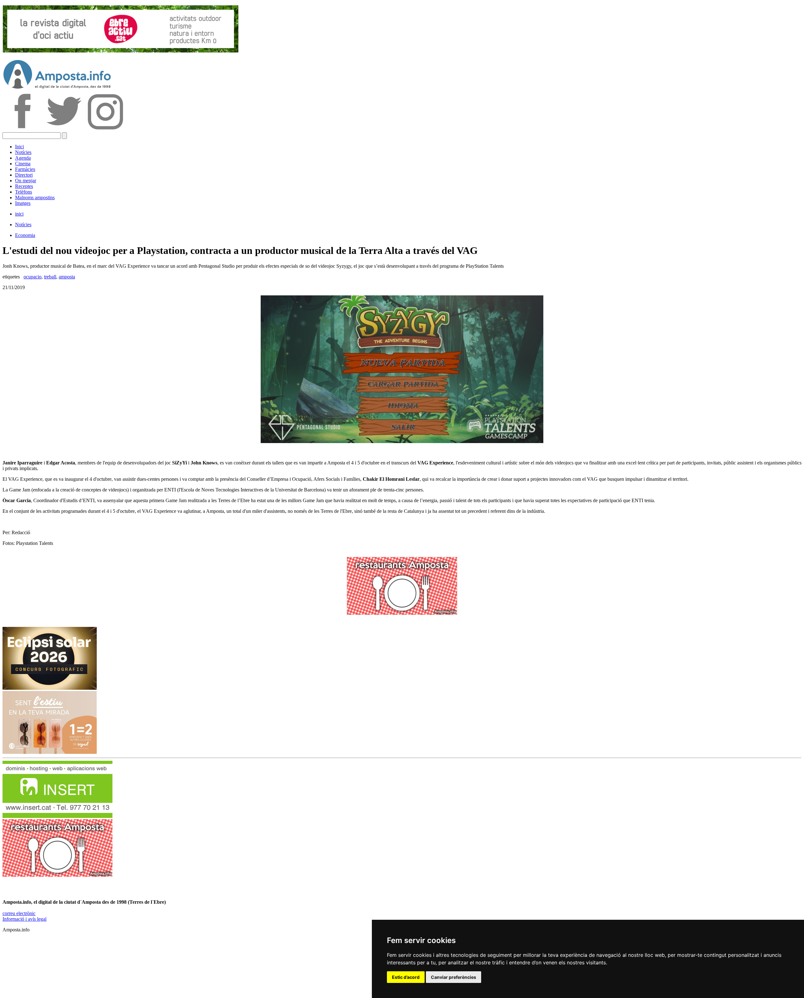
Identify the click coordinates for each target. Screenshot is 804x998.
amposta (67, 276)
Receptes (24, 186)
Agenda (23, 158)
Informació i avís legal (24, 919)
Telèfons (23, 192)
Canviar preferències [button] (453, 977)
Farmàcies (25, 169)
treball (50, 276)
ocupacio (32, 276)
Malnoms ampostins (35, 197)
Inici (19, 146)
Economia (25, 235)
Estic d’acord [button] (406, 977)
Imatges (22, 203)
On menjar (25, 180)
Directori (24, 175)
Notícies (23, 152)
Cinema (22, 163)
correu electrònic (19, 913)
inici (19, 214)
